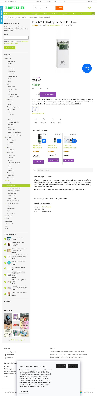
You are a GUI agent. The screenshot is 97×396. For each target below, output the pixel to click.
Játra (9, 104)
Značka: (67, 25)
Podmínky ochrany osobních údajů (14, 374)
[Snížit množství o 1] (39, 95)
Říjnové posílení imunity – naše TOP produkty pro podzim (66, 357)
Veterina (9, 183)
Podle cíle (8, 59)
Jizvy (9, 81)
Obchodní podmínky (10, 371)
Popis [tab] (34, 170)
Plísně (9, 79)
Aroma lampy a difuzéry (14, 188)
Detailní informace (37, 114)
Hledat (59, 8)
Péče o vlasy (11, 158)
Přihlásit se (10, 47)
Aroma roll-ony (12, 198)
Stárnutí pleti (11, 71)
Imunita (9, 112)
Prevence (10, 117)
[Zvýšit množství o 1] (39, 93)
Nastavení (24, 391)
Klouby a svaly (11, 61)
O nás (6, 376)
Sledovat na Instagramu (18, 340)
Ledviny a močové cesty (14, 135)
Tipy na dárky (9, 224)
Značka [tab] (47, 170)
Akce (6, 226)
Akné (9, 66)
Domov (7, 180)
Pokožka (9, 64)
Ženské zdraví (11, 130)
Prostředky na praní (12, 203)
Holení (9, 165)
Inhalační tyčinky (12, 196)
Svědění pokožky (13, 76)
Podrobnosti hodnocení (53, 25)
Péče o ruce (10, 173)
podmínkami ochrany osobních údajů (16, 42)
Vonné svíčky (11, 208)
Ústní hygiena (9, 216)
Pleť (8, 148)
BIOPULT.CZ (10, 355)
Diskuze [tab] (40, 170)
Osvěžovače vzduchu (13, 201)
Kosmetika (8, 137)
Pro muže (10, 153)
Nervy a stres (11, 109)
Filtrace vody (11, 213)
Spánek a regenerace (13, 107)
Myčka (9, 211)
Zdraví (7, 219)
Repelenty (10, 145)
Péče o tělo (10, 175)
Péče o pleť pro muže (14, 163)
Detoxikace (10, 120)
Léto (6, 229)
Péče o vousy (11, 155)
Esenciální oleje (12, 193)
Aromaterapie (11, 186)
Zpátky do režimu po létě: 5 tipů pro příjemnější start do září (67, 352)
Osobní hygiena (11, 140)
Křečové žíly (11, 74)
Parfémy (10, 160)
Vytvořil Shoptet (88, 392)
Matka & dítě (8, 221)
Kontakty (39, 1)
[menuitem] (7, 13)
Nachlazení (11, 114)
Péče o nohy (10, 170)
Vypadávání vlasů (12, 89)
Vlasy (8, 84)
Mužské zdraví (11, 127)
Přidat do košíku (49, 94)
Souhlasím (73, 366)
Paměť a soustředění (13, 122)
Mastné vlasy (11, 87)
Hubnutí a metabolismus (14, 132)
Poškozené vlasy (12, 94)
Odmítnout (61, 366)
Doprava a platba (51, 1)
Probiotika (11, 102)
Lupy (9, 92)
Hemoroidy (10, 125)
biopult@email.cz (12, 352)
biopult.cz (10, 358)
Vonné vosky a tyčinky (14, 191)
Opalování (10, 142)
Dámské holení (11, 150)
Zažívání (9, 99)
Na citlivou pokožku (13, 97)
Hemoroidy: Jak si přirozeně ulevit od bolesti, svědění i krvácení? (68, 354)
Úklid (8, 206)
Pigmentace (11, 69)
